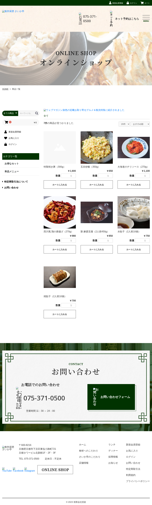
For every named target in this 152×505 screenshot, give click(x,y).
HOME (5, 89)
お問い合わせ (11, 187)
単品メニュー (12, 171)
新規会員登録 (133, 444)
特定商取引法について (16, 181)
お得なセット (12, 163)
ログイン (131, 457)
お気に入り (132, 450)
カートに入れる (59, 184)
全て (46, 116)
